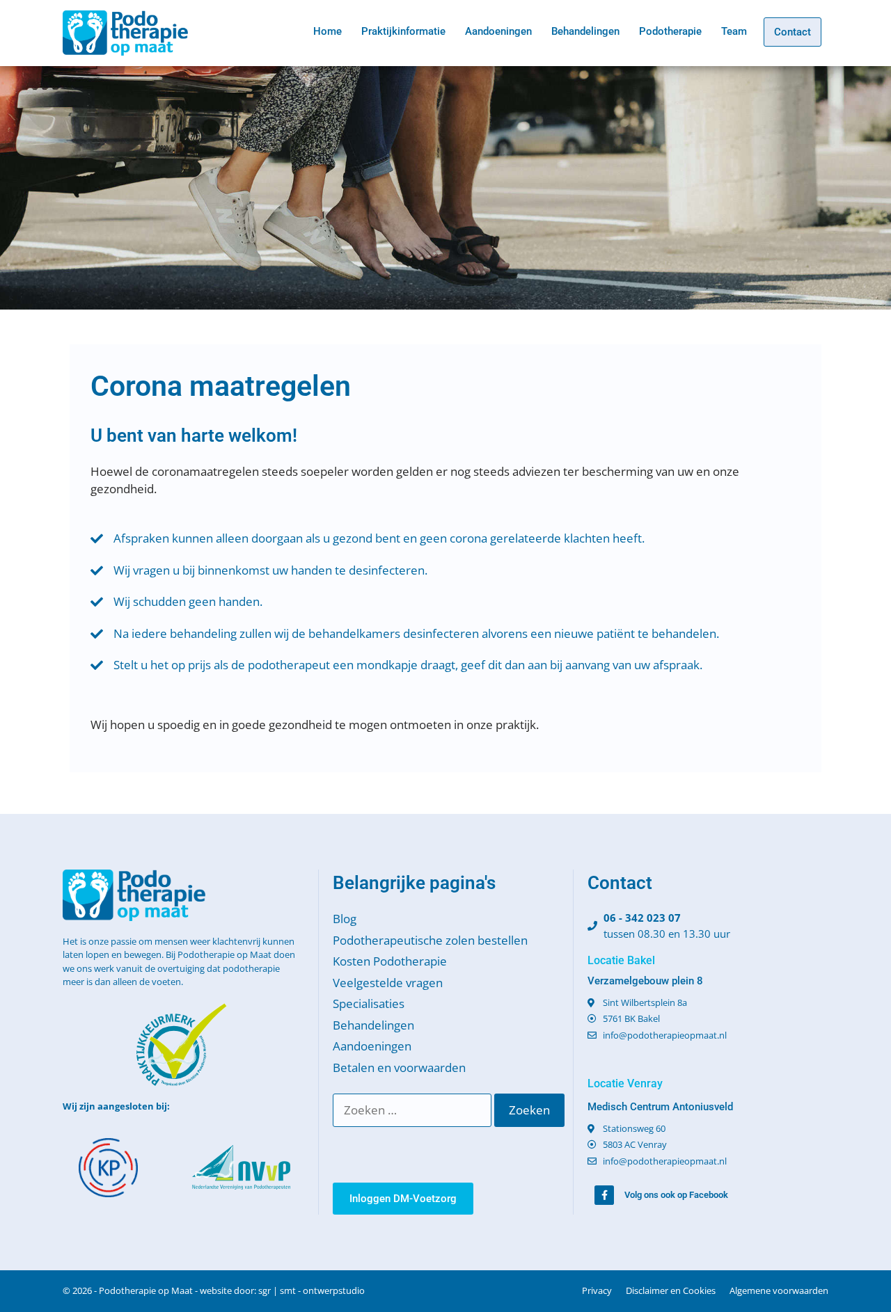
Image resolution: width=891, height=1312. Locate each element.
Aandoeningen (498, 31)
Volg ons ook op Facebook (676, 1195)
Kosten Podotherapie (390, 961)
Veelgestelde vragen (388, 983)
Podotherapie (670, 31)
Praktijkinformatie (403, 31)
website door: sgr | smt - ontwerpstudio (282, 1290)
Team (734, 31)
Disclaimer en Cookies (671, 1290)
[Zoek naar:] (413, 1110)
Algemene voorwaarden (779, 1290)
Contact (792, 32)
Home (327, 31)
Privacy (597, 1290)
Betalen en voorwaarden (399, 1067)
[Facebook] (604, 1195)
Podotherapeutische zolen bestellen (430, 940)
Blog (344, 919)
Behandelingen (585, 31)
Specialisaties (368, 1003)
